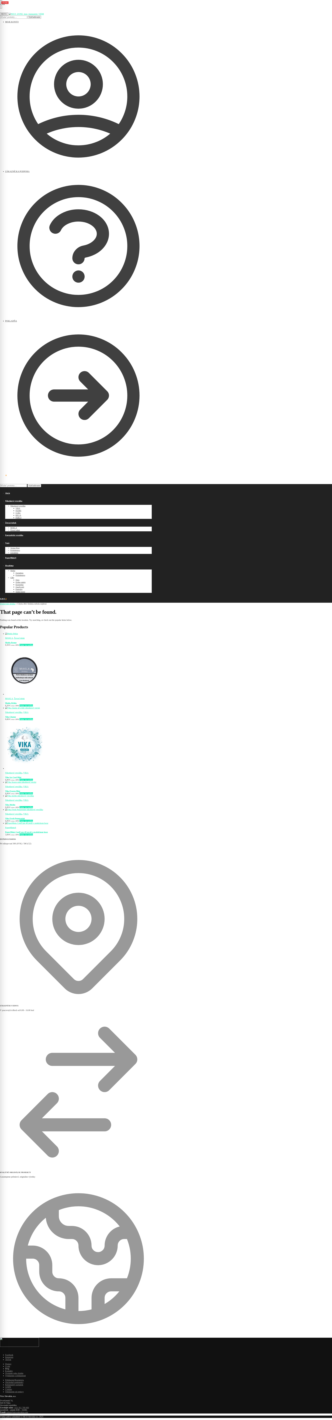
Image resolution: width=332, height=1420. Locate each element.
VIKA (26, 712)
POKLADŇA (11, 321)
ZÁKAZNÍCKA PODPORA (17, 171)
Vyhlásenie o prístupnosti (15, 1376)
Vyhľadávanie (34, 17)
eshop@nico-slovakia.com (17, 1412)
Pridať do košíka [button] (26, 645)
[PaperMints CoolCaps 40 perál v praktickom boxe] (78, 823)
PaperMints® (10, 828)
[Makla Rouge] (78, 634)
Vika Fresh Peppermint (15, 818)
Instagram (9, 1357)
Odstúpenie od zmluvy (14, 1392)
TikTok (8, 1359)
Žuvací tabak (19, 638)
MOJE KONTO (12, 22)
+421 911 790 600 (21, 1407)
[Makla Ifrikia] (78, 670)
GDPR (8, 1387)
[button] (3, 475)
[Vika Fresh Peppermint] (78, 809)
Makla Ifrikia (11, 703)
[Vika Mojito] (78, 796)
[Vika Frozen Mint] (78, 782)
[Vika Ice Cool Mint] (78, 745)
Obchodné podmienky (14, 1382)
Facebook (9, 1355)
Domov (8, 1364)
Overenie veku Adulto (14, 1373)
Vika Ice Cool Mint (13, 777)
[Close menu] (1, 1)
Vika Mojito (10, 805)
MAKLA (9, 638)
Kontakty (9, 1371)
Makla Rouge (11, 643)
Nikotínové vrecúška (13, 712)
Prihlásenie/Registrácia (14, 1380)
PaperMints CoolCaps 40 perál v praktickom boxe (26, 832)
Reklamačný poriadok (14, 1385)
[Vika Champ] (78, 708)
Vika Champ (10, 717)
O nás (7, 1366)
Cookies (8, 1389)
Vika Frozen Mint (12, 791)
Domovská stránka (7, 604)
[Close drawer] (1, 7)
